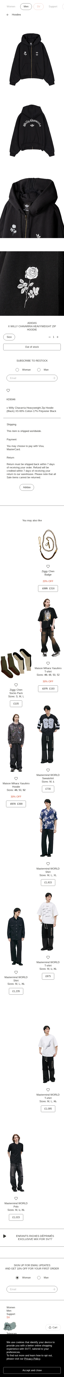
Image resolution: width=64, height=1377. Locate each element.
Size (9, 337)
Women (11, 6)
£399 (16, 803)
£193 (48, 688)
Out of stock (32, 346)
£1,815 (48, 882)
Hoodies (16, 14)
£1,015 (16, 1217)
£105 (16, 703)
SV (38, 6)
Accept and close (32, 1370)
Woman (26, 369)
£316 (48, 588)
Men (26, 6)
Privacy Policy (32, 1358)
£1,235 (16, 991)
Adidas (32, 323)
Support (53, 6)
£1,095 (48, 1108)
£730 (48, 788)
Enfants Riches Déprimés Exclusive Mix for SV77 (35, 1237)
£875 (48, 976)
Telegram (12, 1333)
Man (46, 369)
